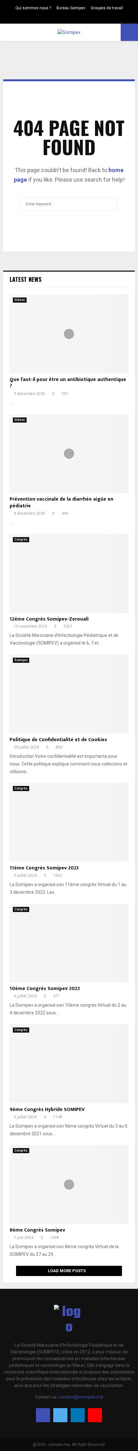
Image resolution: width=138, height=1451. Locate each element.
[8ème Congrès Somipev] (69, 1184)
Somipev (21, 660)
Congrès (21, 539)
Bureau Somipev (70, 8)
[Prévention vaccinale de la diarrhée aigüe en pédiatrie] (69, 453)
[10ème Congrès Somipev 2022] (69, 943)
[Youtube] (79, 17)
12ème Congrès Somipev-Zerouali (49, 619)
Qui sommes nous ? (33, 8)
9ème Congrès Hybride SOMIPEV (47, 1109)
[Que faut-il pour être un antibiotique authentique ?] (69, 333)
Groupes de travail (107, 8)
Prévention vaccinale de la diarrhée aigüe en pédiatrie (61, 502)
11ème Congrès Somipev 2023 (44, 868)
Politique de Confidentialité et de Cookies (58, 739)
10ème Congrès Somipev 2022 (45, 988)
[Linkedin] (72, 17)
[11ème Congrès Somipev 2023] (69, 822)
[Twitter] (65, 17)
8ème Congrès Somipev (37, 1230)
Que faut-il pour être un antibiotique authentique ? (68, 383)
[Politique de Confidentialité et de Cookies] (69, 693)
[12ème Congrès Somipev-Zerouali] (69, 573)
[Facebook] (59, 17)
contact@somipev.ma (81, 1396)
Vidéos (19, 300)
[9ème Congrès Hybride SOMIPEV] (69, 1063)
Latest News (25, 279)
